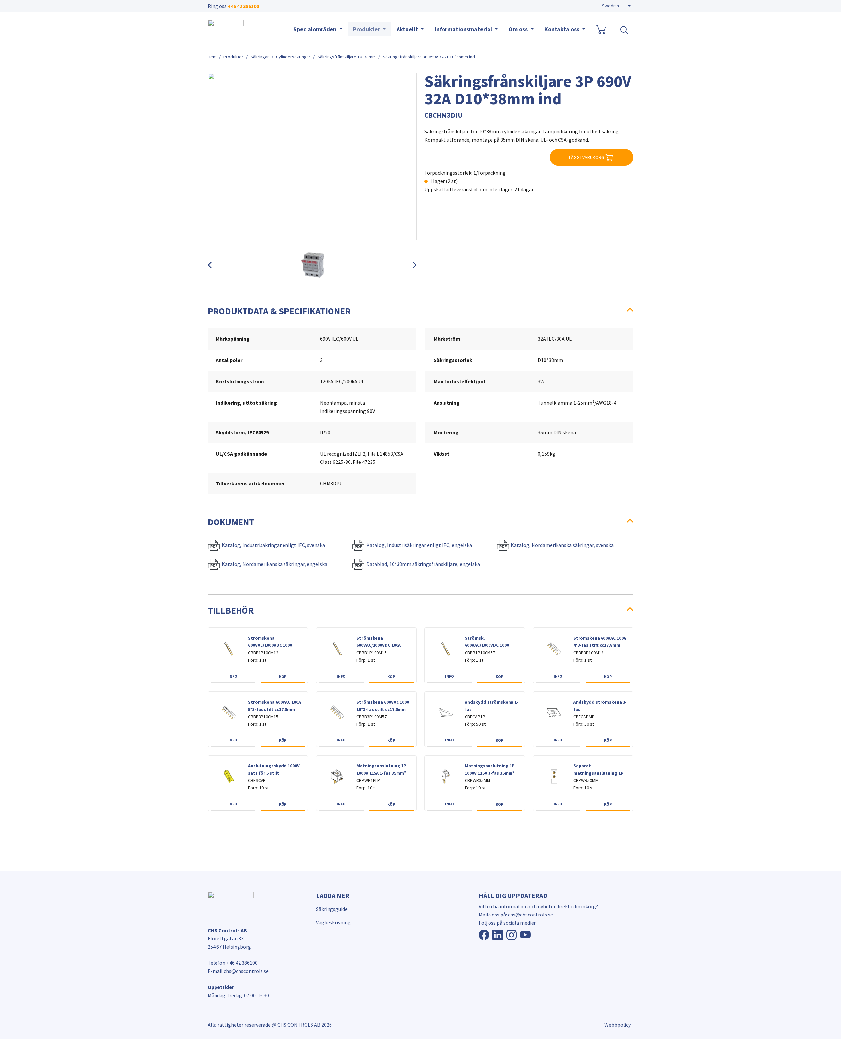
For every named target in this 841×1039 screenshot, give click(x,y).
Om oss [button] (519, 29)
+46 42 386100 (243, 6)
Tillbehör (231, 610)
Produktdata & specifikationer (279, 311)
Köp (282, 676)
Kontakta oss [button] (562, 29)
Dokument (231, 522)
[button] (616, 6)
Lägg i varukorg (586, 157)
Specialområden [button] (315, 29)
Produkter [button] (367, 29)
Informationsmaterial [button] (464, 29)
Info (232, 676)
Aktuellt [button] (408, 29)
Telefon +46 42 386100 (233, 963)
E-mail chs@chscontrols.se (238, 971)
